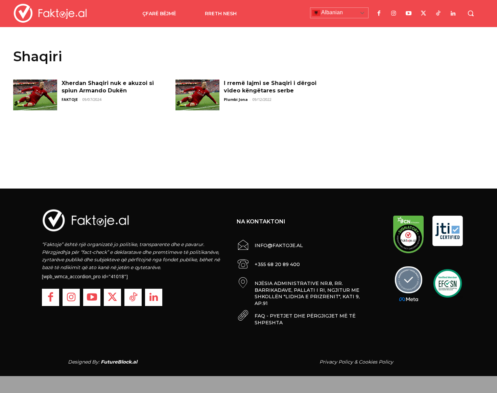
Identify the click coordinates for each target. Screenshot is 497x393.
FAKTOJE (70, 99)
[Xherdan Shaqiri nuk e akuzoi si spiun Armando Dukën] (35, 95)
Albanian (331, 12)
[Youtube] (408, 13)
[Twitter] (423, 13)
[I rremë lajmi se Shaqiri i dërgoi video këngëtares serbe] (197, 95)
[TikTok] (438, 13)
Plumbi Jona (236, 99)
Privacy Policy (336, 362)
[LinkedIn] (453, 13)
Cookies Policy (376, 362)
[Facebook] (378, 13)
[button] (470, 13)
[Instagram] (393, 13)
